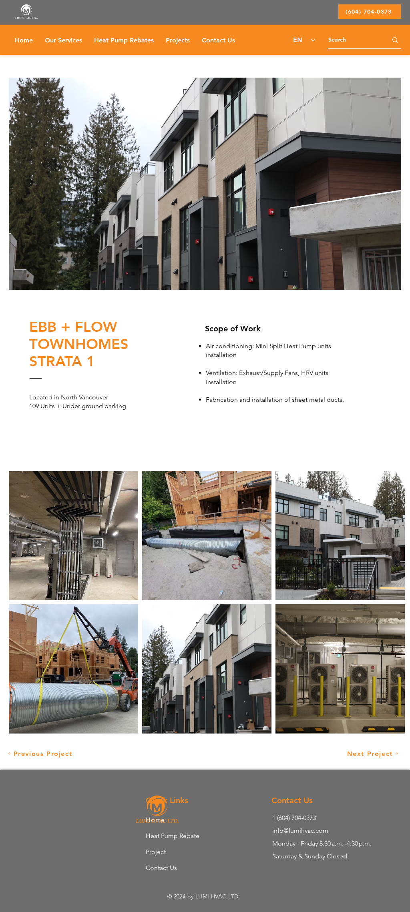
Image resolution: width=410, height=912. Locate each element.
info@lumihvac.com (300, 830)
